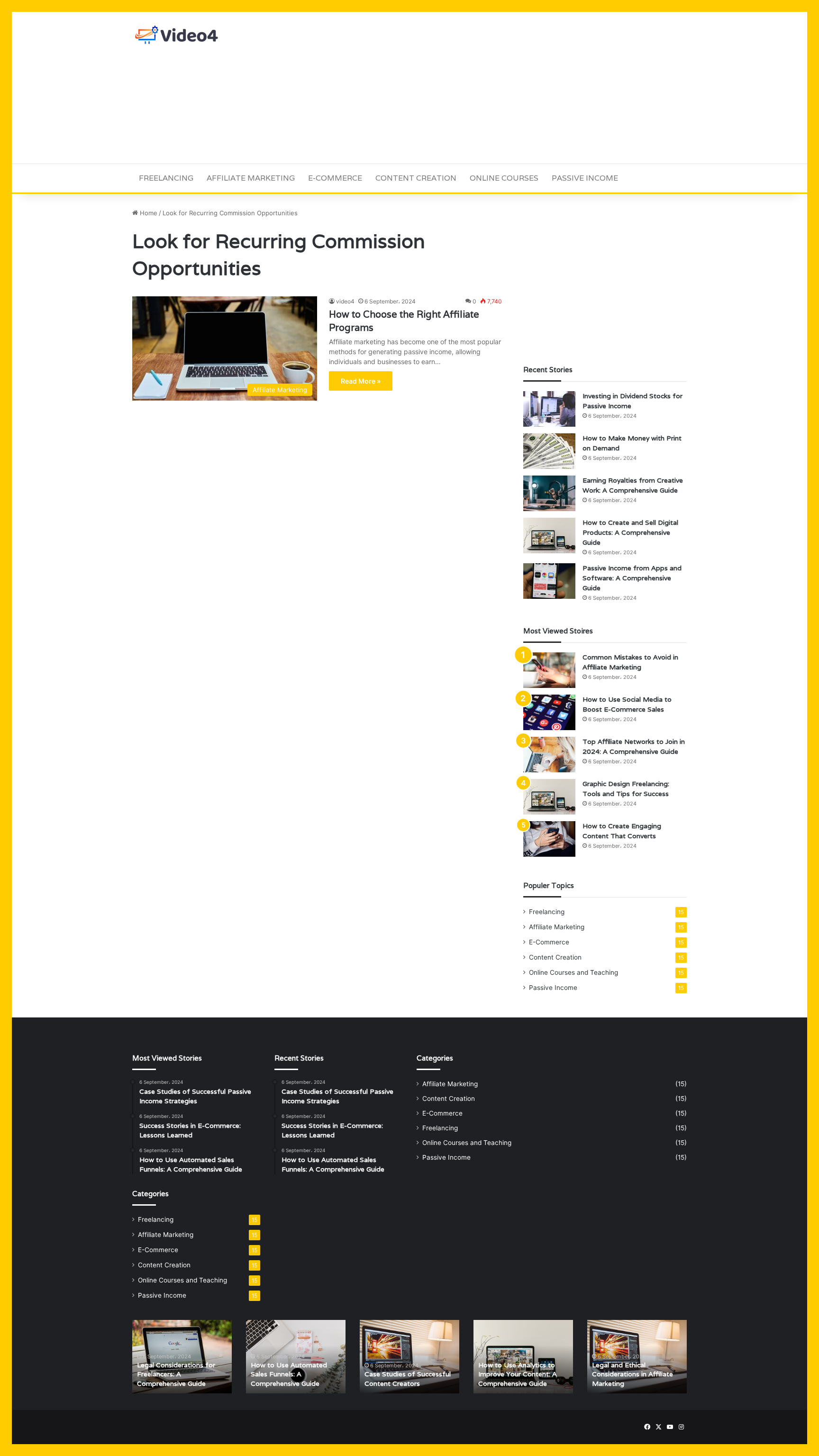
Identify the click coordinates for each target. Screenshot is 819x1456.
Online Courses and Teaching (573, 972)
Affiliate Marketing (251, 178)
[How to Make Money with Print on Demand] (549, 451)
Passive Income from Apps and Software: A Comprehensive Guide (632, 578)
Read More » (361, 381)
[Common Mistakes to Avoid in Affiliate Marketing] (549, 670)
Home (147, 213)
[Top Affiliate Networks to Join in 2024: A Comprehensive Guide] (549, 754)
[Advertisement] (504, 87)
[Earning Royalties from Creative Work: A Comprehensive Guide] (549, 493)
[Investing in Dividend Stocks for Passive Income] (549, 409)
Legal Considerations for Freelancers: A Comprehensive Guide (176, 1374)
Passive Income (585, 178)
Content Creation (415, 178)
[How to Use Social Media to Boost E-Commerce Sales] (549, 712)
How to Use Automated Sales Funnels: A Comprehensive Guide (289, 1374)
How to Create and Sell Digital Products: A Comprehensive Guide (630, 532)
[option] (182, 1356)
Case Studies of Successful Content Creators (407, 1379)
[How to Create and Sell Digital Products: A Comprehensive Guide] (549, 535)
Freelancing (166, 178)
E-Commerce (335, 178)
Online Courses (504, 178)
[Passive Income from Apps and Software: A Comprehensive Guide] (549, 581)
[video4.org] (177, 34)
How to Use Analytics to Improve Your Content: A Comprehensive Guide (517, 1374)
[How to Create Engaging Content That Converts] (549, 839)
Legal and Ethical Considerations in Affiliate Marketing (632, 1374)
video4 (345, 301)
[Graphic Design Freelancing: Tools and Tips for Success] (549, 797)
